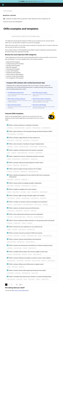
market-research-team (34, 140)
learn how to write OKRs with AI (20, 290)
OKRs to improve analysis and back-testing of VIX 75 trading (25, 168)
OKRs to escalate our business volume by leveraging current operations (28, 201)
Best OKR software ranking (40, 92)
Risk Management (17, 21)
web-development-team (31, 229)
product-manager (17, 185)
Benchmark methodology (39, 105)
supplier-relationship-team (37, 254)
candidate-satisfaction (19, 210)
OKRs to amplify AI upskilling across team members (22, 189)
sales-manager (23, 235)
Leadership (9, 18)
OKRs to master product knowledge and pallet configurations (25, 183)
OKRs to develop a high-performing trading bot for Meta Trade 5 (26, 162)
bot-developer (9, 165)
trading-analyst (9, 171)
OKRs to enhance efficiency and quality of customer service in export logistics (30, 258)
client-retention (9, 204)
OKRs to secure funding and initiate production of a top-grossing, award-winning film (31, 220)
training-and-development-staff (22, 152)
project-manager (28, 127)
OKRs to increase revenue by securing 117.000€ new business (25, 233)
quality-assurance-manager (11, 241)
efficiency (8, 266)
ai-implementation (10, 146)
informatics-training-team (36, 127)
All (4, 18)
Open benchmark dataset (14, 105)
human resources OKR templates (14, 74)
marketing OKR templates (13, 69)
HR (49, 18)
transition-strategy (19, 279)
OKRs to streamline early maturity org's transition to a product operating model (30, 276)
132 (16, 284)
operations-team (17, 179)
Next (21, 284)
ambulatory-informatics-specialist (19, 127)
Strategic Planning (17, 18)
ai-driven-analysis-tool (10, 140)
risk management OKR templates (14, 78)
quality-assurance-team (24, 165)
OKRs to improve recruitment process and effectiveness (24, 208)
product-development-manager (28, 204)
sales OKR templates (11, 67)
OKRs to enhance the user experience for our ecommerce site (25, 226)
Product (39, 18)
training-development (39, 152)
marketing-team (45, 204)
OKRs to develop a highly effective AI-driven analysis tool (24, 137)
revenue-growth (9, 235)
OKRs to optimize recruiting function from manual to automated (26, 150)
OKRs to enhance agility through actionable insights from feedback (27, 195)
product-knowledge (10, 185)
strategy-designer (16, 171)
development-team (16, 165)
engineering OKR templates (13, 72)
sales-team (40, 235)
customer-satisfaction (20, 260)
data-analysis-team (43, 198)
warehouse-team (34, 185)
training (8, 152)
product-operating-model (11, 279)
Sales (29, 18)
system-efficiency (10, 127)
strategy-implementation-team (33, 171)
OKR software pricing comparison (16, 98)
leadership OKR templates (13, 62)
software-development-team (30, 241)
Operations (25, 18)
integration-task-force (45, 279)
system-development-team (46, 127)
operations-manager (10, 179)
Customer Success (8, 21)
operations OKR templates (13, 65)
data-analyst (18, 198)
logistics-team (44, 260)
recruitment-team (33, 210)
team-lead (25, 279)
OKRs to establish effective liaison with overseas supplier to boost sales (28, 251)
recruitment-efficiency (10, 210)
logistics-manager (27, 260)
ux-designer (9, 229)
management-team (24, 179)
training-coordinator (31, 279)
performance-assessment (43, 146)
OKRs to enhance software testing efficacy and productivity (25, 239)
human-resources (31, 152)
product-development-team (47, 235)
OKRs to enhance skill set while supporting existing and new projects (27, 270)
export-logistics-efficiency (11, 260)
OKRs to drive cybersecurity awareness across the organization (26, 214)
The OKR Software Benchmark (16, 92)
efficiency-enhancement (11, 198)
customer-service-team (37, 204)
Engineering (45, 18)
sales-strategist (24, 254)
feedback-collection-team (35, 198)
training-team (38, 279)
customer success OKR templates (15, 76)
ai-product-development (33, 146)
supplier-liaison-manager (17, 254)
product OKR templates (12, 71)
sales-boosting (9, 254)
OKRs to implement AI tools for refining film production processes (26, 156)
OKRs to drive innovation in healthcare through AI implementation (26, 144)
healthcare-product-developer (23, 146)
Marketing (34, 18)
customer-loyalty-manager (18, 204)
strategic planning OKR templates (15, 63)
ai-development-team (26, 140)
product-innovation (17, 235)
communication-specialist (25, 198)
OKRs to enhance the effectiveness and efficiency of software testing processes (30, 245)
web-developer (14, 229)
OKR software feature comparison (42, 98)
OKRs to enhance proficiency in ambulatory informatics (23, 125)
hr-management (13, 152)
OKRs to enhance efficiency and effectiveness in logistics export (26, 264)
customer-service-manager (36, 260)
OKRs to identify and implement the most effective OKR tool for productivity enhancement (29, 176)
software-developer (19, 140)
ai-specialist (16, 146)
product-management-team (26, 185)
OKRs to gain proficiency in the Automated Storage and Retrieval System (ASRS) (30, 131)
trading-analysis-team (23, 171)
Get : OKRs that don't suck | (31, 1)
